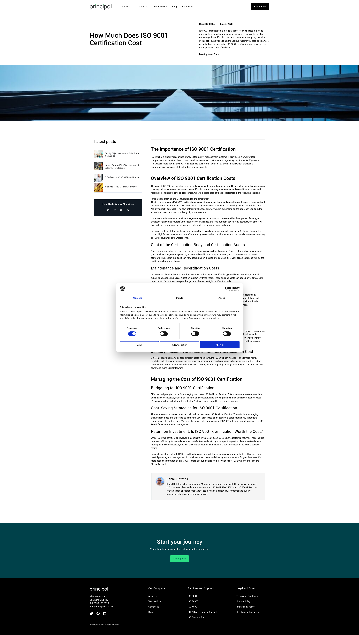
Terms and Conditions (247, 596)
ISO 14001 (193, 601)
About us (143, 6)
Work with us (160, 6)
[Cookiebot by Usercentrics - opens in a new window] (227, 289)
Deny (139, 345)
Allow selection (179, 345)
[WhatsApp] (128, 210)
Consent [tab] (137, 298)
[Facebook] (108, 210)
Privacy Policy (243, 601)
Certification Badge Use (248, 612)
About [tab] (221, 298)
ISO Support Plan (196, 617)
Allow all (220, 345)
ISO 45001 (193, 606)
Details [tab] (179, 298)
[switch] (164, 333)
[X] (115, 210)
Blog (174, 6)
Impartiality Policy (245, 606)
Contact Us (260, 6)
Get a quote (179, 558)
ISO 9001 (192, 596)
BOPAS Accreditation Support (202, 612)
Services (126, 6)
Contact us (187, 6)
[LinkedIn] (121, 210)
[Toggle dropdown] (132, 7)
